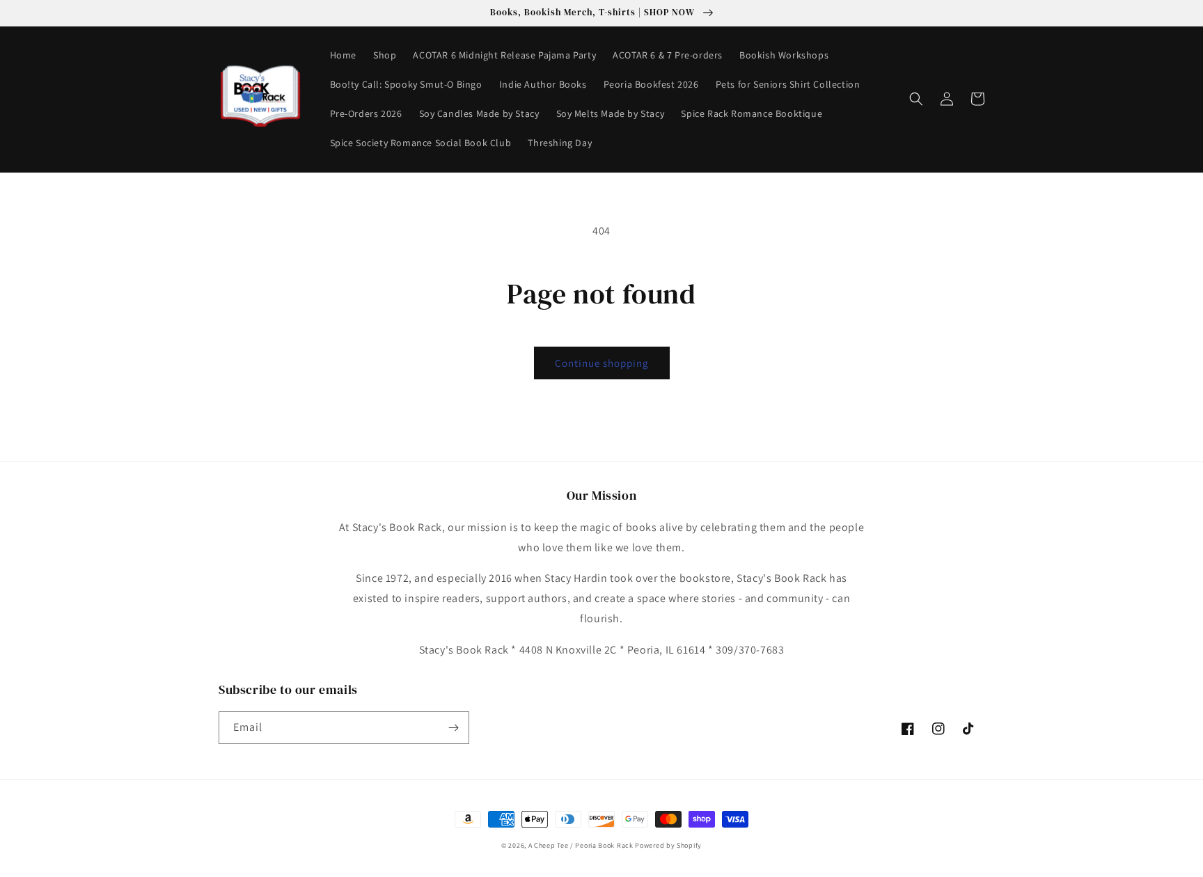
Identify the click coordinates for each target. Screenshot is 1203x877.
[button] (916, 99)
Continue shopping (602, 363)
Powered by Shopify (668, 845)
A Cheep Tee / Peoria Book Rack (582, 845)
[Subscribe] (453, 727)
